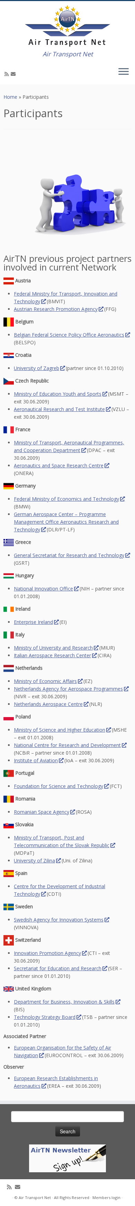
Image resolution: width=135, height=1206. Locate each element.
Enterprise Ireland (33, 622)
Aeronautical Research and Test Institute (59, 409)
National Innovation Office (43, 588)
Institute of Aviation (36, 760)
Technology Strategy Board (44, 1017)
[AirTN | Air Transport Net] (67, 26)
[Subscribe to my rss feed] (7, 74)
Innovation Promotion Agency (47, 953)
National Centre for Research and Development (67, 745)
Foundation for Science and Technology (58, 786)
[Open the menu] (123, 72)
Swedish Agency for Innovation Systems (59, 919)
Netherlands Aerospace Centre (48, 704)
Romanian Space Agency (41, 812)
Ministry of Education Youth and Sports (57, 394)
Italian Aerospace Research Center (52, 655)
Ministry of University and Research (53, 647)
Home (10, 97)
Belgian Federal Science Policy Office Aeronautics (69, 334)
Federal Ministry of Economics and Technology (66, 499)
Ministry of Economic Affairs (45, 681)
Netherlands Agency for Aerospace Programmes (68, 688)
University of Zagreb (36, 368)
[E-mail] (14, 74)
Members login (106, 1197)
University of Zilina (34, 860)
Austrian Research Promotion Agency (56, 309)
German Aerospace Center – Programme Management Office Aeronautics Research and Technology (66, 522)
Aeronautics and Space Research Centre (59, 465)
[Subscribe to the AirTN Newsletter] (67, 1157)
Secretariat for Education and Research (57, 968)
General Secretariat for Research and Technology (69, 555)
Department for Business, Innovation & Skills (64, 1001)
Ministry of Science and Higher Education (59, 729)
